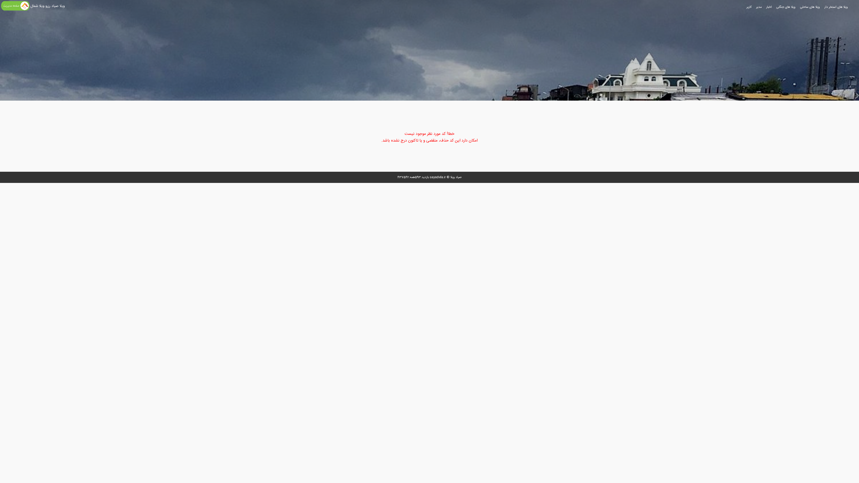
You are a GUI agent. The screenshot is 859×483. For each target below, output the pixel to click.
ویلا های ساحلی (810, 7)
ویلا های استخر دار (836, 7)
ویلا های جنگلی (785, 7)
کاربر (749, 7)
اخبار (769, 7)
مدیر (759, 7)
